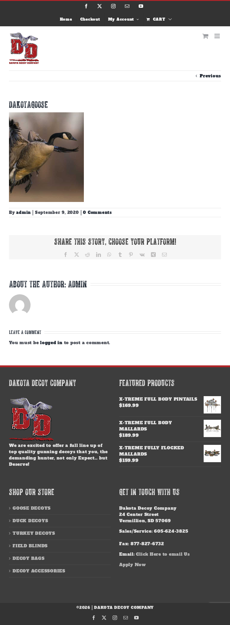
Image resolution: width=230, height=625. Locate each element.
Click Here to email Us (163, 554)
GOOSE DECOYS (32, 508)
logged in (51, 343)
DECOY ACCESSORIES (39, 571)
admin (23, 212)
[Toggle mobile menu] (217, 36)
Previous (210, 76)
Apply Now (132, 565)
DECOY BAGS (29, 558)
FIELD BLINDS (30, 546)
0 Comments (97, 212)
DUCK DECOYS (30, 521)
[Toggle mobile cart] (205, 36)
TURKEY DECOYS (34, 533)
